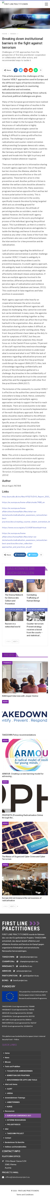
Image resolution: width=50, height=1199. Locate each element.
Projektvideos (13, 1125)
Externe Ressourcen (16, 1120)
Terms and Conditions (25, 1195)
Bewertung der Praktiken (18, 1075)
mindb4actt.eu (25, 966)
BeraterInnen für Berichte (14, 1142)
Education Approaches (16, 610)
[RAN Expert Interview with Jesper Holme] (25, 677)
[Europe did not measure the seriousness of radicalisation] (25, 879)
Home (7, 1053)
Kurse (9, 1107)
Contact (8, 1138)
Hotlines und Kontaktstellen (15, 1147)
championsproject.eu (29, 961)
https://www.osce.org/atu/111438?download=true (24, 527)
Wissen (9, 581)
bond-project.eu (20, 980)
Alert (9, 1089)
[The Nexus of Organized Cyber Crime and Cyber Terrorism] (25, 838)
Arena (10, 1093)
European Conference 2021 (19, 1116)
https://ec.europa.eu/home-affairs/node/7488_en (23, 502)
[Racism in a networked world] (14, 614)
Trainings (7, 663)
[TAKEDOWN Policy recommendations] (25, 716)
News (5, 702)
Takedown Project (15, 1133)
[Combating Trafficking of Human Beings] (36, 585)
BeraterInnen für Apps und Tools (22, 1080)
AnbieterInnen (13, 1102)
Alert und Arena (11, 1084)
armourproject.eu (24, 971)
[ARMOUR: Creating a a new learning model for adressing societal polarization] (25, 755)
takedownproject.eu (28, 957)
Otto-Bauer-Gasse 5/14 (15, 1161)
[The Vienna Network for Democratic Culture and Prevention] (14, 585)
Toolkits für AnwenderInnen (19, 1071)
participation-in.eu (31, 975)
